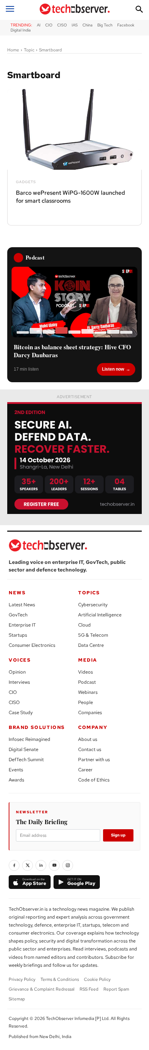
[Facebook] (14, 865)
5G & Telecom (93, 635)
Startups (18, 635)
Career (85, 770)
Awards (16, 780)
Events (16, 770)
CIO (13, 692)
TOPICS (89, 593)
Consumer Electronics (32, 645)
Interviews (19, 682)
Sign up (118, 835)
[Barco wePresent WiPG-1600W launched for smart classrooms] (74, 129)
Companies (90, 712)
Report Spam (116, 989)
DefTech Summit (26, 759)
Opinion (17, 672)
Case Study (21, 712)
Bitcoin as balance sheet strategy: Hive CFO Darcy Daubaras (72, 351)
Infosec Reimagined (29, 739)
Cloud (84, 625)
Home (13, 50)
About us (87, 739)
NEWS (17, 593)
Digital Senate (23, 749)
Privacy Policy (22, 979)
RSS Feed (89, 989)
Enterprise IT (22, 625)
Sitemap (17, 999)
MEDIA (87, 660)
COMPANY (92, 727)
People (85, 702)
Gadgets (26, 182)
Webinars (88, 692)
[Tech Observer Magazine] (74, 9)
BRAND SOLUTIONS (37, 727)
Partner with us (94, 759)
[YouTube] (54, 865)
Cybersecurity (92, 605)
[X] (27, 865)
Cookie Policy (97, 979)
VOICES (20, 660)
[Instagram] (67, 865)
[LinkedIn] (40, 865)
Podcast (87, 682)
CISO (14, 702)
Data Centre (91, 645)
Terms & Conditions (60, 979)
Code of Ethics (94, 780)
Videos (85, 672)
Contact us (89, 749)
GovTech (18, 615)
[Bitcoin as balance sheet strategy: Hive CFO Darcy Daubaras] (74, 302)
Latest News (22, 605)
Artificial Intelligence (100, 615)
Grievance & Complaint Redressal (41, 989)
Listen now (113, 369)
